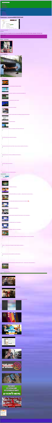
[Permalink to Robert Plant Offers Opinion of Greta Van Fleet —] (5, 170)
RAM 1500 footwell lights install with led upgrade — (9, 137)
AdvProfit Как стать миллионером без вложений (9, 107)
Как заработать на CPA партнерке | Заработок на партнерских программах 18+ (14, 93)
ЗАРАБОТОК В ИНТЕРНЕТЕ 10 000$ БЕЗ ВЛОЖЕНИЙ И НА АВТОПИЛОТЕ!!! (14, 396)
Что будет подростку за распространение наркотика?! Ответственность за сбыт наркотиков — (16, 215)
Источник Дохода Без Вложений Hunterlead (8, 121)
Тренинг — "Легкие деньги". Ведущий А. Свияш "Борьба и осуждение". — (13, 245)
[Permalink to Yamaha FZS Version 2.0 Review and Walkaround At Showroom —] (5, 153)
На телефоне (4, 4)
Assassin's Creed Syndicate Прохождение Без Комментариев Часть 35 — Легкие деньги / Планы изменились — (18, 262)
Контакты (3, 417)
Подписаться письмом (5, 177)
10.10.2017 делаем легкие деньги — (7, 163)
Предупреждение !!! (5, 6)
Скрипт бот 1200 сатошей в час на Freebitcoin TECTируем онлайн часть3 (13, 128)
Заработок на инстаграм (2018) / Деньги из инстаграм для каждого (12, 372)
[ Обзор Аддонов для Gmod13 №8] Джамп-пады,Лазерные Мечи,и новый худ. (13, 335)
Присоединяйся (4, 7)
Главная (3, 11)
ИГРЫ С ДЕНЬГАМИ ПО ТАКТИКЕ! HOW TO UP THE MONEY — (11, 222)
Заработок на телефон (5, 311)
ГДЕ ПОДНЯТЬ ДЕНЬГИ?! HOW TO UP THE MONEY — (10, 208)
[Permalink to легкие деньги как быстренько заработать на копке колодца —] (5, 252)
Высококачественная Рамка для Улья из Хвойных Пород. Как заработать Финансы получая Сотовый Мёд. (18, 236)
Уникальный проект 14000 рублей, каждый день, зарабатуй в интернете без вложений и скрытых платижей (18, 408)
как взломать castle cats (5, 269)
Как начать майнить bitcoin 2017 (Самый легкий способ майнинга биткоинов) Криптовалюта (16, 114)
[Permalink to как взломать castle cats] (5, 268)
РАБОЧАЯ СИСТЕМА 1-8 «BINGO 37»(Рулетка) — (9, 186)
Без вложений (4, 5)
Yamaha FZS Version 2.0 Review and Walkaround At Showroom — (11, 154)
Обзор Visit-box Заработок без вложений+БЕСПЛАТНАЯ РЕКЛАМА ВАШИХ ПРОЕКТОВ (21, 33)
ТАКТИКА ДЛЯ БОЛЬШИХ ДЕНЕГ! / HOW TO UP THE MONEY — (12, 229)
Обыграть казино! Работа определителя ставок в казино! (10, 100)
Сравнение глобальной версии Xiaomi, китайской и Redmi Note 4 (12, 384)
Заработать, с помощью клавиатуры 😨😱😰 (8, 323)
